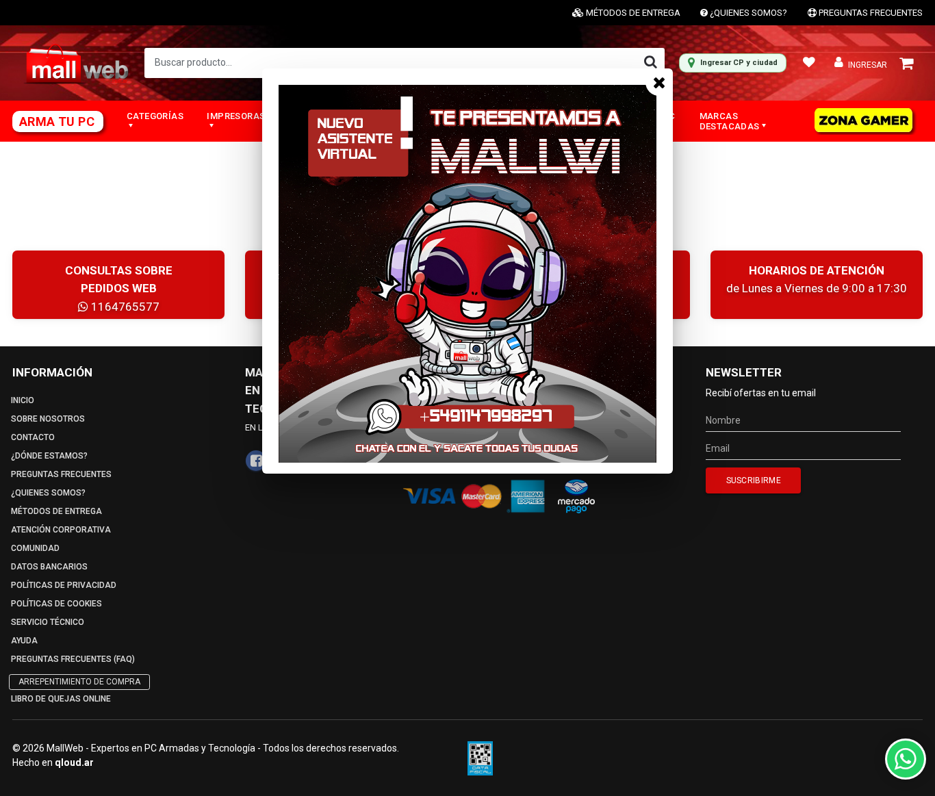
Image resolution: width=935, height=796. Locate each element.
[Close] (659, 82)
